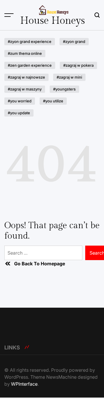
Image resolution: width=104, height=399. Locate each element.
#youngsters (64, 89)
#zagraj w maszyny (25, 89)
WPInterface (24, 384)
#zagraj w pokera (78, 65)
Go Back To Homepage (39, 263)
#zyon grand (74, 41)
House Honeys (52, 21)
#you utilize (53, 101)
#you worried (19, 101)
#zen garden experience (30, 65)
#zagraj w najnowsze (26, 77)
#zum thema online (25, 53)
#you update (19, 112)
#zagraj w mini (69, 77)
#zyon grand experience (29, 41)
